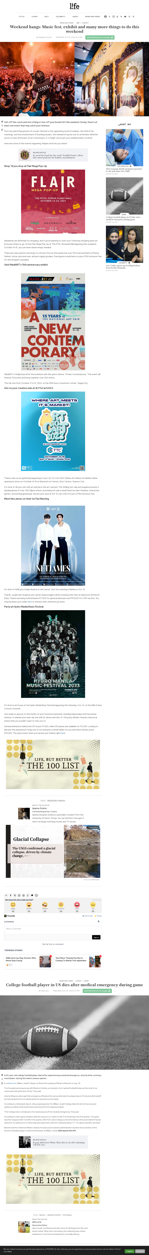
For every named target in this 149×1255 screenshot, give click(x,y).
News (86, 981)
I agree (130, 1251)
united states (54, 1215)
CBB (77, 23)
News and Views (92, 16)
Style (22, 16)
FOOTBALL (67, 1215)
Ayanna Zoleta (45, 37)
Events (85, 23)
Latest (78, 981)
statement (11, 1083)
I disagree (140, 1251)
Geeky (75, 16)
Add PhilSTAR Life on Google (98, 37)
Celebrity (60, 16)
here (30, 601)
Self (46, 16)
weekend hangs (56, 800)
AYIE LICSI (45, 991)
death (42, 1215)
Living (34, 16)
